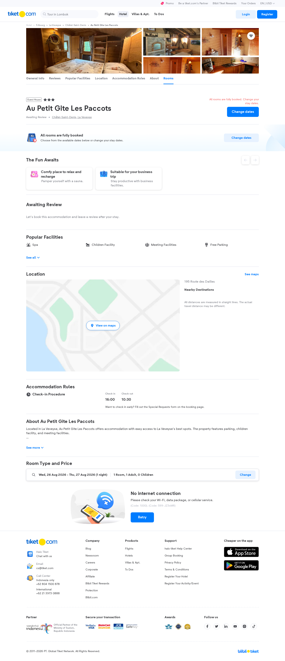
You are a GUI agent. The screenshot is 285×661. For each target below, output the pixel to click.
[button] (103, 325)
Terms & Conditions (177, 569)
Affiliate (90, 576)
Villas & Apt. (132, 562)
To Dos (129, 569)
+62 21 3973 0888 (48, 593)
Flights (129, 548)
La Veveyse (55, 25)
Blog (88, 548)
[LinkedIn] (226, 626)
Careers (90, 562)
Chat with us (44, 556)
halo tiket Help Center (178, 548)
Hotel (29, 25)
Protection (92, 590)
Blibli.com (92, 597)
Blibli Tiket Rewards (225, 3)
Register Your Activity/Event (182, 583)
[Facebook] (207, 626)
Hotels (129, 555)
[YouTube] (235, 626)
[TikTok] (254, 626)
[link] (246, 14)
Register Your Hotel (176, 576)
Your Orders (248, 3)
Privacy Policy (173, 562)
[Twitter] (216, 626)
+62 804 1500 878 (48, 584)
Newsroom (92, 555)
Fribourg (40, 25)
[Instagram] (244, 626)
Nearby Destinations (199, 290)
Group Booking (174, 555)
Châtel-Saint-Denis (75, 25)
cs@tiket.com (45, 568)
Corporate (92, 569)
